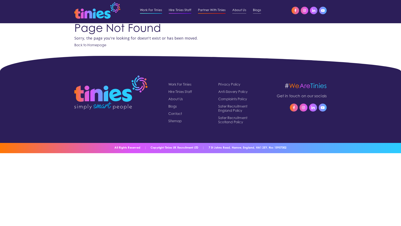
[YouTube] (323, 10)
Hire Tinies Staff (180, 92)
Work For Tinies (179, 84)
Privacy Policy (229, 84)
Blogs (172, 106)
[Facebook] (295, 10)
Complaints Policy (232, 99)
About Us (175, 99)
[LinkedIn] (313, 10)
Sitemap (175, 121)
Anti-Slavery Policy (233, 92)
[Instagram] (304, 10)
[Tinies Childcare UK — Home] (97, 10)
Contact (175, 114)
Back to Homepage (90, 45)
